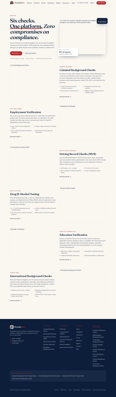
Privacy (57, 390)
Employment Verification (49, 334)
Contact (78, 346)
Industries (36, 3)
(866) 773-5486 (83, 2)
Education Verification (49, 344)
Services (29, 3)
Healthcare (63, 329)
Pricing (43, 3)
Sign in (92, 2)
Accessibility (76, 390)
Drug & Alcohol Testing (49, 341)
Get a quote (15, 53)
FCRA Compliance (86, 390)
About (73, 3)
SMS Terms (63, 390)
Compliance (50, 3)
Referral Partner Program (99, 390)
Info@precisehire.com (17, 341)
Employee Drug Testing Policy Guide (22, 378)
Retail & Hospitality (65, 344)
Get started (101, 2)
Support (58, 3)
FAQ (77, 349)
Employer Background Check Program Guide (24, 376)
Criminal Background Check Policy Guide (49, 376)
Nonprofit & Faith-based (66, 347)
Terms (70, 390)
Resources (65, 3)
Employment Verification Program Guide (73, 376)
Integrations (79, 335)
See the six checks (30, 53)
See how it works (64, 96)
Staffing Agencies (64, 337)
